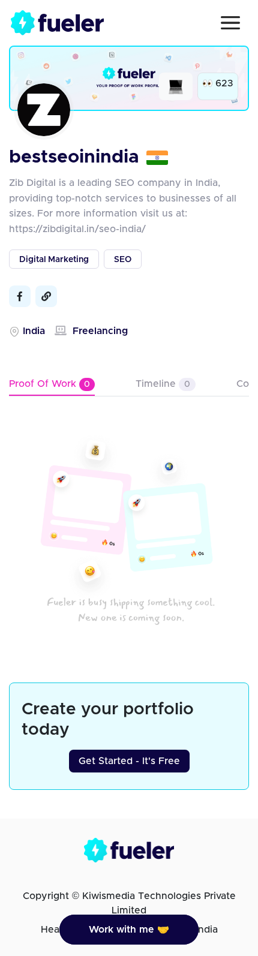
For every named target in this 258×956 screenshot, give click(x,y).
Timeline (163, 384)
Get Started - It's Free (129, 761)
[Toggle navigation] (230, 23)
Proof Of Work (49, 384)
